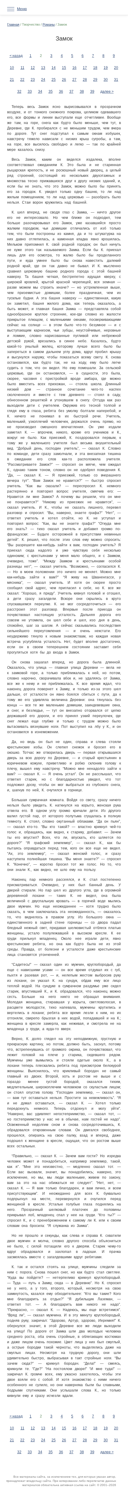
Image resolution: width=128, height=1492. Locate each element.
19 (106, 68)
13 (43, 68)
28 (85, 80)
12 (33, 68)
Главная (13, 24)
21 (12, 80)
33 (30, 91)
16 (74, 68)
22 (22, 80)
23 (33, 80)
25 (53, 80)
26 (64, 80)
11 (22, 68)
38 (82, 91)
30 (106, 80)
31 (116, 80)
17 (85, 68)
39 (92, 91)
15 (64, 68)
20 (116, 68)
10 (12, 68)
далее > (107, 91)
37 (71, 91)
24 (43, 80)
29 (95, 80)
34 (40, 91)
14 (53, 68)
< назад (16, 56)
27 (74, 80)
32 (19, 91)
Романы (49, 24)
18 (95, 68)
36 (61, 91)
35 (51, 91)
